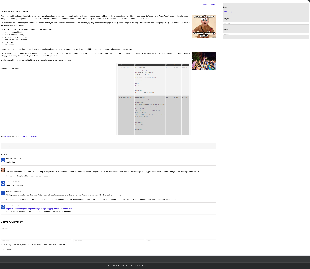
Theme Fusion (145, 265)
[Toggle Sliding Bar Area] (308, 1)
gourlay (8, 181)
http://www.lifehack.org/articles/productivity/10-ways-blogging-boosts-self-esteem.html (39, 209)
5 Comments (33, 136)
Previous (206, 5)
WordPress (139, 265)
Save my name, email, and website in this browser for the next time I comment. (34, 245)
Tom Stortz (6, 136)
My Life (25, 136)
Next (213, 5)
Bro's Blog (228, 11)
